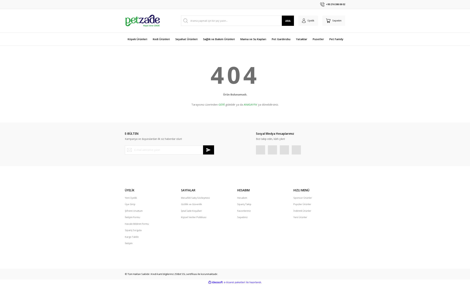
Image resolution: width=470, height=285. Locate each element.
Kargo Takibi (132, 236)
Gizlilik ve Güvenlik (191, 204)
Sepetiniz (242, 217)
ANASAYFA (250, 104)
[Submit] (208, 150)
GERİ (221, 104)
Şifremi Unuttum (134, 210)
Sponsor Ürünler (302, 197)
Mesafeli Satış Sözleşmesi (195, 197)
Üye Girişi (130, 204)
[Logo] (142, 20)
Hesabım (242, 197)
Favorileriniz (244, 210)
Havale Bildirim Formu (137, 223)
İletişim (129, 243)
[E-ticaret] (234, 282)
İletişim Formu (132, 217)
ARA (288, 21)
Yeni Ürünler (300, 217)
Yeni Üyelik (131, 197)
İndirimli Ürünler (302, 210)
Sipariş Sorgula (133, 230)
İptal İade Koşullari (191, 210)
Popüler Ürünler (302, 204)
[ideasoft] (215, 282)
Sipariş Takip (244, 204)
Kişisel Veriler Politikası (193, 217)
